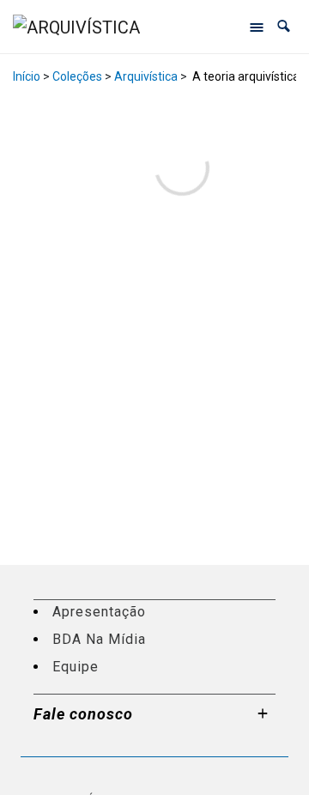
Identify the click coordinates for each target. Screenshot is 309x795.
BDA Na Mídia (99, 639)
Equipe (75, 666)
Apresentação (99, 612)
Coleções (77, 76)
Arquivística (146, 76)
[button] (283, 26)
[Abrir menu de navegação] (256, 26)
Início (26, 76)
